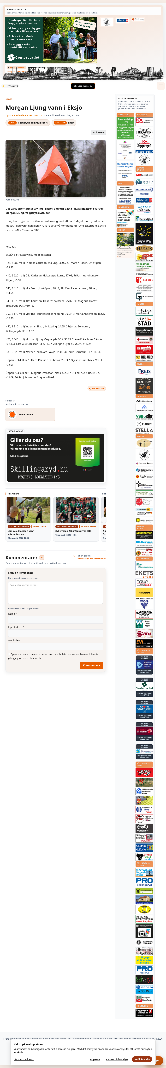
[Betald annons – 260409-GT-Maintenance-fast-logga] (144, 297)
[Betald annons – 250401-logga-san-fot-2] (144, 233)
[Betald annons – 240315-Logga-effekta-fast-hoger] (144, 182)
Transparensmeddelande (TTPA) (21, 71)
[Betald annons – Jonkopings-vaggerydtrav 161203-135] (144, 828)
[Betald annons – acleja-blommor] (144, 311)
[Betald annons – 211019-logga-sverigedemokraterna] (144, 751)
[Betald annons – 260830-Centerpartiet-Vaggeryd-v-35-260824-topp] (51, 40)
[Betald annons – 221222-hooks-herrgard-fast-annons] (144, 132)
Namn (12, 613)
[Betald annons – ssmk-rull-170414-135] (144, 838)
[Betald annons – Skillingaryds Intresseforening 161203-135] (144, 999)
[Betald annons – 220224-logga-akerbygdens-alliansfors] (144, 520)
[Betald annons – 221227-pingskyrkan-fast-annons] (144, 443)
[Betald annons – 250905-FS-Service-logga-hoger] (144, 280)
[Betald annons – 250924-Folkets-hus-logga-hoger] (144, 386)
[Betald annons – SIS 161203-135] (144, 857)
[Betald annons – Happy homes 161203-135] (144, 331)
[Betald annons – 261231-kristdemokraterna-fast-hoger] (144, 709)
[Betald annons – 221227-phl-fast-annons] (144, 175)
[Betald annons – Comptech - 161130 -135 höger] (144, 583)
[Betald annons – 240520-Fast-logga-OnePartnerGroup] (144, 408)
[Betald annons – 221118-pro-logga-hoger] (144, 969)
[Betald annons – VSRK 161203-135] (144, 818)
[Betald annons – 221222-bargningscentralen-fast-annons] (144, 551)
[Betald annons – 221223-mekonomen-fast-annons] (144, 535)
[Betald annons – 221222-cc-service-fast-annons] (144, 543)
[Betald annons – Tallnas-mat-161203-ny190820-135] (144, 159)
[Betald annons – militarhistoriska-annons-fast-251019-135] (144, 960)
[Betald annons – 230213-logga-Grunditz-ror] (144, 191)
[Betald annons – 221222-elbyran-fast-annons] (122, 20)
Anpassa (95, 1059)
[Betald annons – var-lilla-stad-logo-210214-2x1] (144, 321)
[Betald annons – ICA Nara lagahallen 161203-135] (144, 121)
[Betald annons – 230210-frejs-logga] (144, 372)
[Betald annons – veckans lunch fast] (144, 151)
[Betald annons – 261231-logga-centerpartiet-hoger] (144, 686)
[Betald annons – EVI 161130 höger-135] (144, 643)
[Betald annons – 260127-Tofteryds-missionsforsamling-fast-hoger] (144, 485)
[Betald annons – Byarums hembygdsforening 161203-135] (144, 951)
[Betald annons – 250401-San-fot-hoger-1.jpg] (144, 257)
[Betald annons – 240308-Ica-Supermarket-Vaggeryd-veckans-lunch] (144, 144)
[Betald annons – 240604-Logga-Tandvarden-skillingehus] (144, 274)
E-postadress (16, 627)
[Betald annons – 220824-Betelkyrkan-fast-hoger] (144, 470)
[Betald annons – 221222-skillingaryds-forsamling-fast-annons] (138, 19)
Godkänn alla (142, 1059)
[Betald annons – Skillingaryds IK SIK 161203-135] (144, 772)
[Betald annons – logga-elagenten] (144, 349)
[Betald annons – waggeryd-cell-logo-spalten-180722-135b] (144, 623)
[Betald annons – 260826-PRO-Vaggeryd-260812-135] (125, 171)
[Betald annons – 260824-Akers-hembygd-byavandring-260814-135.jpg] (125, 128)
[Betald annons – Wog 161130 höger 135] (144, 604)
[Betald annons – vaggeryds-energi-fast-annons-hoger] (144, 1013)
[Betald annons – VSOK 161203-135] (144, 782)
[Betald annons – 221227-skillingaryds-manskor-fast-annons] (144, 942)
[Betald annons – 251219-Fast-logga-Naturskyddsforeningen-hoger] (144, 891)
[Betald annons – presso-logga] (144, 593)
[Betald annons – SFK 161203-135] (144, 791)
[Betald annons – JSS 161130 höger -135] (144, 614)
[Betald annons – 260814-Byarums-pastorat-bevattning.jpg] (125, 245)
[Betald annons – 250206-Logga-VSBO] (144, 416)
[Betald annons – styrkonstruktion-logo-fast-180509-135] (144, 565)
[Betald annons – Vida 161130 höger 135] (144, 633)
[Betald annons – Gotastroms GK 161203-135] (144, 847)
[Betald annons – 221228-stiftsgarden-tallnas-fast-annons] (107, 22)
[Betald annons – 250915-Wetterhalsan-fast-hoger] (144, 209)
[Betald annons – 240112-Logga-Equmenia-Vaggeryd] (144, 463)
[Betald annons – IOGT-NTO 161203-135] (144, 989)
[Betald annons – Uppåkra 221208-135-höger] (144, 574)
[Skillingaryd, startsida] (83, 86)
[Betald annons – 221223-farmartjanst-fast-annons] (144, 219)
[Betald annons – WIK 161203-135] (144, 809)
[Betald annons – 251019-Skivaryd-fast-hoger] (144, 979)
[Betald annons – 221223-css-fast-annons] (144, 288)
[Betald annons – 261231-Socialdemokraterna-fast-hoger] (144, 731)
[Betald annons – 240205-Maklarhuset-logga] (144, 401)
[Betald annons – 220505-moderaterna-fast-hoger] (144, 664)
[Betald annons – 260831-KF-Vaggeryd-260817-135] (125, 218)
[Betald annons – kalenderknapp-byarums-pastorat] (144, 511)
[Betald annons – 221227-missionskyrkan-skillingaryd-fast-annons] (144, 493)
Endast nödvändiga (117, 1059)
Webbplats (14, 640)
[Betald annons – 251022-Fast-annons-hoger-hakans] (144, 248)
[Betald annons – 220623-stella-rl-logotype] (144, 431)
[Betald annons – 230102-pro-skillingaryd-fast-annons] (144, 882)
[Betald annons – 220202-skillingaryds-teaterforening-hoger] (144, 931)
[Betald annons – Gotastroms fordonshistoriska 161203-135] (144, 909)
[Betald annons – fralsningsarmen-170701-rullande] (144, 501)
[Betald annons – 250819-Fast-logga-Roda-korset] (144, 340)
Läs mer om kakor (24, 1059)
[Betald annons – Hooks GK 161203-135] (144, 800)
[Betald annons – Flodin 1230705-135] (144, 424)
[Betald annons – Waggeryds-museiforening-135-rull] (144, 899)
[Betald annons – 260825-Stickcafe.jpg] (125, 150)
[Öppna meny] (161, 86)
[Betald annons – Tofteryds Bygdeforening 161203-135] (144, 919)
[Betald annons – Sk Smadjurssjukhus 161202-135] (144, 267)
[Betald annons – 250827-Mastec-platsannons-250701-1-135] (125, 195)
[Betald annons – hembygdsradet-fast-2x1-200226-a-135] (144, 872)
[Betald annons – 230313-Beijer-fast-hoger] (144, 358)
